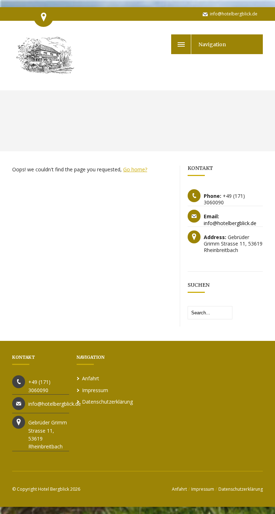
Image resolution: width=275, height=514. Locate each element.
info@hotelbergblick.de (233, 14)
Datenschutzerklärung (107, 401)
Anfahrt (90, 378)
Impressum (95, 390)
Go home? (135, 169)
